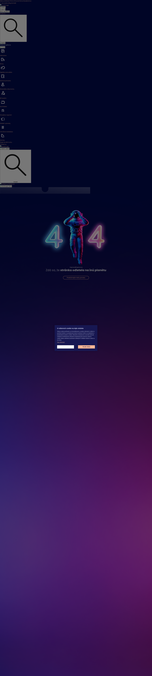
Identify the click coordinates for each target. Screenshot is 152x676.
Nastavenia (66, 346)
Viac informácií (61, 342)
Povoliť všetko (86, 346)
